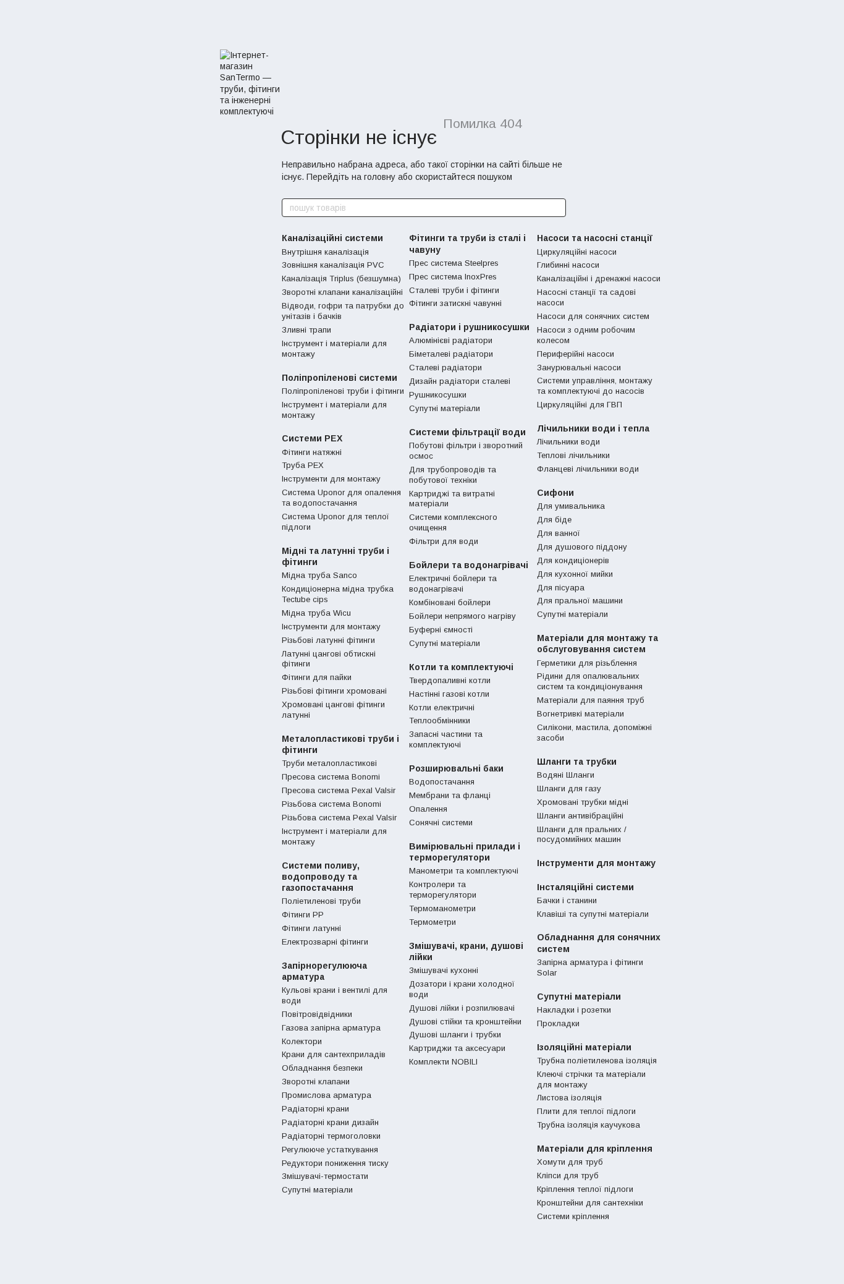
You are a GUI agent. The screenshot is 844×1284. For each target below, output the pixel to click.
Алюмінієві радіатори (450, 340)
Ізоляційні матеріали (584, 1047)
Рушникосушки (437, 394)
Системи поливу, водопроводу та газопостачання (321, 877)
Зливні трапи (306, 329)
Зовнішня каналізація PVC (333, 265)
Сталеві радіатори (445, 367)
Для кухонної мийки (575, 574)
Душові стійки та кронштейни (465, 1021)
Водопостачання (442, 781)
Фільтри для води (443, 541)
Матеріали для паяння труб (590, 700)
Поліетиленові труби (321, 901)
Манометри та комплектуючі (463, 870)
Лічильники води (568, 441)
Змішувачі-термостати (325, 1176)
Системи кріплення (573, 1216)
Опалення (428, 809)
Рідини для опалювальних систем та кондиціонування (590, 681)
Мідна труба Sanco (319, 575)
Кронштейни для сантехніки (590, 1202)
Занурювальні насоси (579, 367)
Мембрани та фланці (450, 795)
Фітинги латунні (311, 928)
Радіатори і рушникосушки (469, 327)
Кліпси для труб (568, 1175)
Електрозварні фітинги (325, 941)
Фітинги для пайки (317, 677)
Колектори (302, 1041)
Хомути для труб (570, 1162)
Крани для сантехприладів (334, 1054)
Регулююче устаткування (330, 1149)
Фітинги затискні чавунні (455, 303)
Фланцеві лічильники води (588, 469)
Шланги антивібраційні (580, 815)
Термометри (432, 922)
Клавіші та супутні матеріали (593, 914)
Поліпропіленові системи (339, 378)
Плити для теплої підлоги (586, 1111)
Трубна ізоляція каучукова (588, 1124)
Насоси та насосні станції (594, 238)
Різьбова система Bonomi (331, 804)
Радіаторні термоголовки (331, 1136)
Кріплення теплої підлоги (585, 1189)
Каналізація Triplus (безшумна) (341, 278)
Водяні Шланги (565, 775)
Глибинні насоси (568, 265)
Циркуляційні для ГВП (579, 404)
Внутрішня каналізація (325, 252)
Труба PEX (303, 465)
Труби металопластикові (329, 763)
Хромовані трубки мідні (582, 802)
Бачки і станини (567, 900)
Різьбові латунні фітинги (328, 640)
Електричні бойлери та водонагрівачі (453, 583)
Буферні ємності (441, 629)
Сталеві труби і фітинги (454, 290)
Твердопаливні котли (450, 680)
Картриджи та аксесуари (457, 1048)
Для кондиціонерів (573, 560)
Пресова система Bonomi (331, 776)
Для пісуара (560, 587)
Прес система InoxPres (453, 276)
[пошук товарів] (556, 207)
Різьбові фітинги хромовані (334, 690)
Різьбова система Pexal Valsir (339, 817)
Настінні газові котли (449, 694)
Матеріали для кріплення (594, 1149)
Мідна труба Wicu (316, 613)
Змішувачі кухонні (443, 970)
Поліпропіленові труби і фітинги (343, 391)
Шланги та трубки (577, 762)
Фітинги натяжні (312, 452)
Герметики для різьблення (587, 663)
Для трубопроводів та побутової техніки (452, 475)
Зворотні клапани (316, 1081)
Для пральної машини (580, 600)
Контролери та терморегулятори (442, 889)
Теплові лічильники (573, 455)
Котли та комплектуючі (461, 667)
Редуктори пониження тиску (335, 1163)
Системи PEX (312, 438)
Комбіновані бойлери (450, 602)
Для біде (554, 519)
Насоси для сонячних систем (593, 316)
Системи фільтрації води (467, 432)
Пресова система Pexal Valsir (338, 790)
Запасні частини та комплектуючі (446, 739)
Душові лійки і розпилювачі (462, 1008)
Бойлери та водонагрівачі (468, 565)
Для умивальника (571, 506)
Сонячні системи (441, 822)
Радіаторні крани (315, 1108)
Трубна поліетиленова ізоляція (597, 1060)
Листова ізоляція (569, 1097)
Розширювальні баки (456, 768)
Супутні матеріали (317, 1189)
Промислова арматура (326, 1095)
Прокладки (558, 1023)
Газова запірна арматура (331, 1027)
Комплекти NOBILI (443, 1061)
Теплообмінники (439, 720)
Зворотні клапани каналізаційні (342, 292)
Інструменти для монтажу (331, 478)
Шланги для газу (569, 788)
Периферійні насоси (575, 354)
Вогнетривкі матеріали (580, 713)
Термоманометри (442, 908)
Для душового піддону (582, 546)
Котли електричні (442, 707)
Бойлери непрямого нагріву (462, 616)
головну (379, 177)
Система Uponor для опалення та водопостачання (341, 498)
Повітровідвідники (317, 1014)
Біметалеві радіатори (451, 354)
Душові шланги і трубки (455, 1034)
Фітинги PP (303, 914)
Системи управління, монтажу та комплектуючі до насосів (594, 386)
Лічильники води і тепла (593, 428)
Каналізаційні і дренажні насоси (598, 278)
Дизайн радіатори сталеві (459, 381)
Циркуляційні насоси (577, 252)
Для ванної (558, 533)
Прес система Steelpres (454, 263)
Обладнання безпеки (322, 1068)
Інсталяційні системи (585, 887)
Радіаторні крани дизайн (330, 1122)
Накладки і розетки (574, 1009)
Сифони (555, 493)
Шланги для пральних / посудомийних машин (582, 834)
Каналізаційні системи (332, 238)
